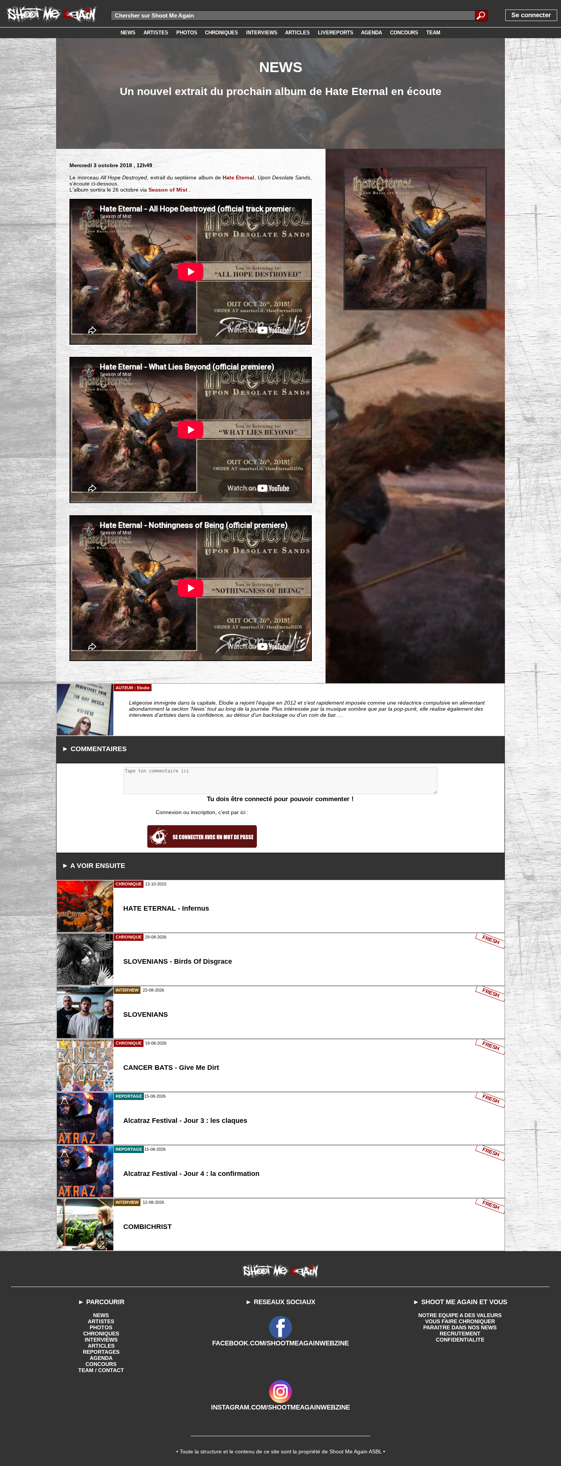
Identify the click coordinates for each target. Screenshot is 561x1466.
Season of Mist (167, 190)
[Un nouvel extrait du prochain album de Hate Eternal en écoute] (415, 238)
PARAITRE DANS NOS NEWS (460, 1327)
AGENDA (101, 1358)
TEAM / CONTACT (101, 1370)
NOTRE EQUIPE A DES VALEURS (459, 1315)
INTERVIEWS (101, 1340)
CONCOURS (100, 1364)
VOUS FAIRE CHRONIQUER (460, 1321)
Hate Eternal (238, 177)
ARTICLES (101, 1346)
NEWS (101, 1315)
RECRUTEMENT (460, 1334)
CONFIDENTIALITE (460, 1340)
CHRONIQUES (101, 1334)
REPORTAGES (101, 1352)
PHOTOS (101, 1327)
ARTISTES (101, 1321)
